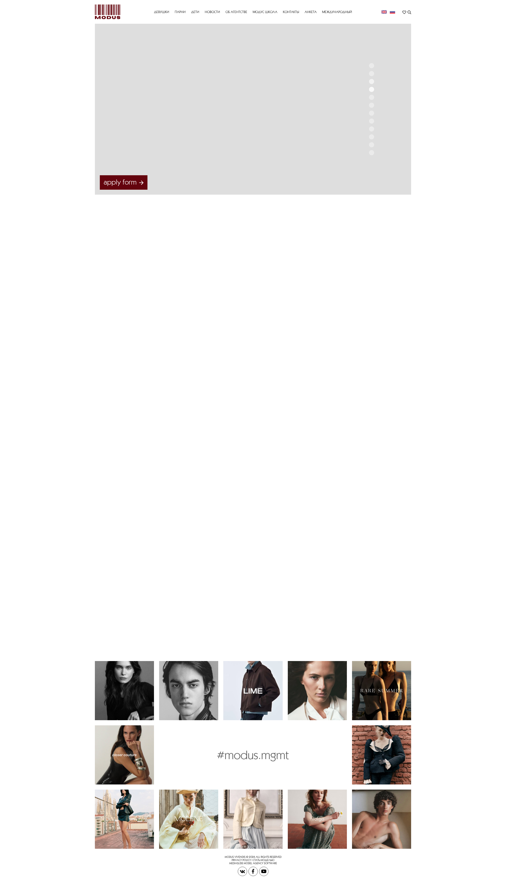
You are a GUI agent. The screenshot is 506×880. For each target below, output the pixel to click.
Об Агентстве (236, 12)
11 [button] (371, 145)
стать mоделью (263, 860)
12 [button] (371, 153)
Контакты (291, 12)
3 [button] (371, 81)
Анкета (311, 12)
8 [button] (371, 121)
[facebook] (253, 871)
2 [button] (371, 74)
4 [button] (371, 89)
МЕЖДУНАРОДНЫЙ (337, 12)
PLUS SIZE (310, 257)
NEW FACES (332, 250)
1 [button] (371, 66)
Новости (212, 12)
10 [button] (371, 137)
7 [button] (371, 113)
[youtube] (264, 871)
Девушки (161, 12)
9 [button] (371, 129)
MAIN (307, 250)
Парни (180, 12)
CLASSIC (349, 331)
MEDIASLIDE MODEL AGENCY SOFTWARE (253, 863)
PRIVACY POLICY (241, 860)
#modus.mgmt (253, 754)
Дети (195, 12)
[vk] (242, 871)
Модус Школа (265, 12)
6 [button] (371, 105)
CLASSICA (337, 257)
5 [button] (371, 97)
